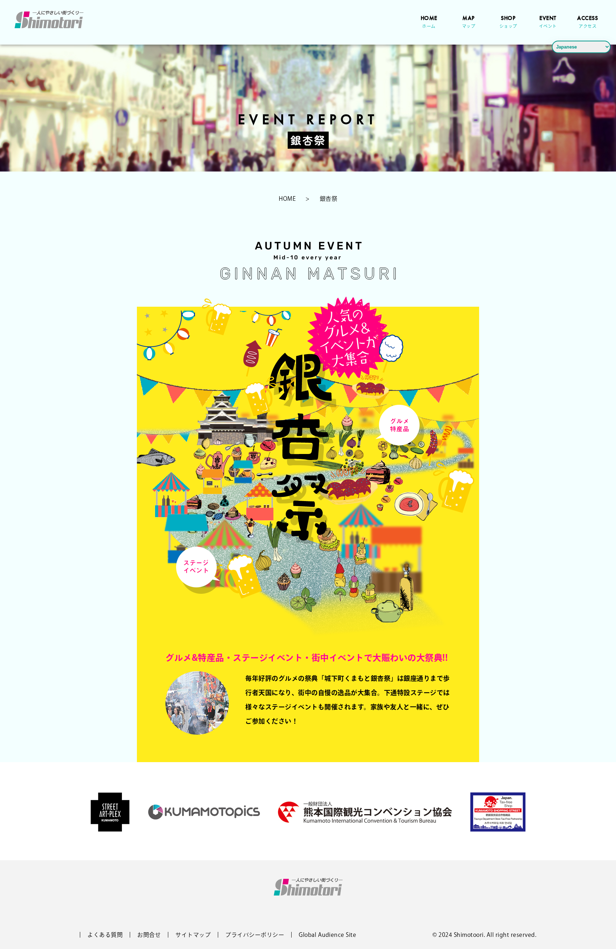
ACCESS (587, 21)
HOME (429, 21)
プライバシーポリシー (254, 935)
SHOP (508, 21)
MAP (469, 21)
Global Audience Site (327, 935)
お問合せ (149, 935)
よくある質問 (105, 935)
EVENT (548, 21)
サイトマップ (193, 935)
